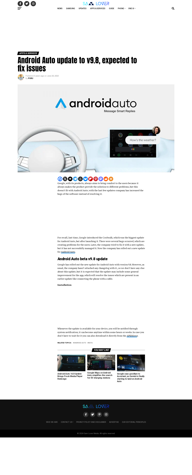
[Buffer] (70, 179)
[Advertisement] (78, 31)
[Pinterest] (95, 179)
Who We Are (52, 422)
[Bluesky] (85, 179)
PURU (30, 78)
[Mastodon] (100, 179)
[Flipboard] (90, 179)
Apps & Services (97, 8)
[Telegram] (75, 179)
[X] (65, 179)
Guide (111, 8)
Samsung (70, 8)
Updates (82, 8)
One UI (131, 8)
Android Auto (68, 251)
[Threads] (80, 179)
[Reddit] (106, 179)
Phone (121, 8)
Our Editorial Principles (134, 422)
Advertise (114, 422)
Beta (90, 343)
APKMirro (132, 335)
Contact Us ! (67, 422)
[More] (111, 179)
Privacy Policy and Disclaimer (91, 422)
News (59, 8)
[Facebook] (60, 179)
